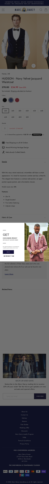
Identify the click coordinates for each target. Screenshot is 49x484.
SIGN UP (8, 252)
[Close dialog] (47, 224)
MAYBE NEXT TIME (9, 256)
